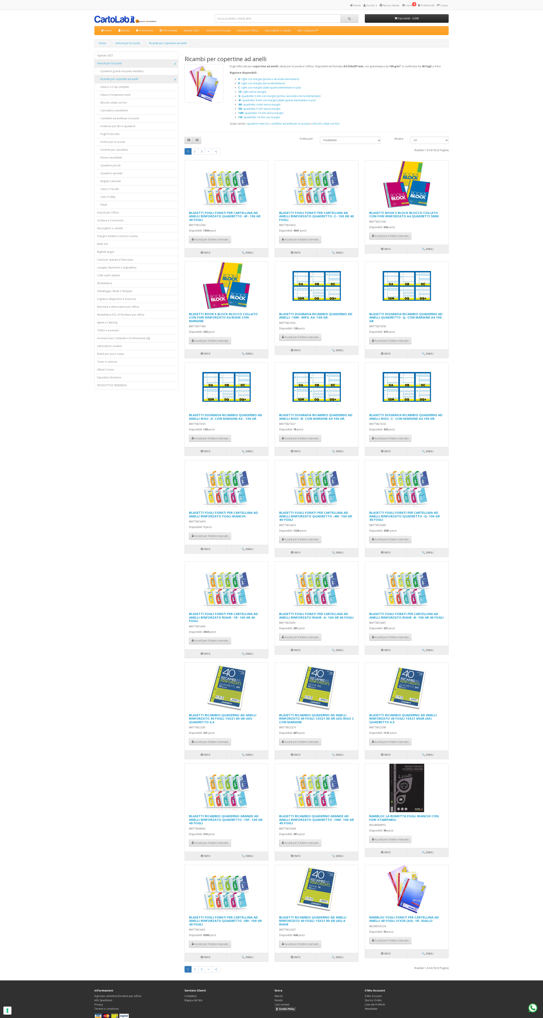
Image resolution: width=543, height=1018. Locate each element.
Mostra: (399, 138)
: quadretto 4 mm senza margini (259, 104)
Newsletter (371, 1009)
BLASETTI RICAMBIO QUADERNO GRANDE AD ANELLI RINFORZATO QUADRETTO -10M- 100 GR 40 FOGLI (316, 819)
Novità (125, 30)
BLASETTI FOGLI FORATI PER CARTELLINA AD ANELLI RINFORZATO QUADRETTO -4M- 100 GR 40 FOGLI (315, 516)
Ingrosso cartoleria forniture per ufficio (117, 996)
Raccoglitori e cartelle (278, 30)
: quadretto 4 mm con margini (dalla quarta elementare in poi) (277, 100)
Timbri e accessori (108, 330)
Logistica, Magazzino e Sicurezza (116, 299)
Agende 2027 (192, 30)
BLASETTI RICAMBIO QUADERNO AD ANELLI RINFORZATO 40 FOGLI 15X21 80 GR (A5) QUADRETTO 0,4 (222, 718)
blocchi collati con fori (326, 123)
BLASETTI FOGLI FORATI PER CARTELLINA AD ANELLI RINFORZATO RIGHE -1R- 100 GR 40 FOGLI (223, 617)
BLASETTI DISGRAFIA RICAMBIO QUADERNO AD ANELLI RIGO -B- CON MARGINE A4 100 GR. (315, 417)
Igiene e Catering (107, 322)
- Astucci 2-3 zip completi (113, 87)
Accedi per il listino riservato (211, 239)
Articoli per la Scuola (218, 30)
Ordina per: (306, 138)
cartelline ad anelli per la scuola (290, 123)
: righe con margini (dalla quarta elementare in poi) (269, 87)
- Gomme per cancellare (112, 150)
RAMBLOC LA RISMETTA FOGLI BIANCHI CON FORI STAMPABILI (404, 818)
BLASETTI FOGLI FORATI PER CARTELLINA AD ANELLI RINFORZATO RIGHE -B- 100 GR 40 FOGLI (406, 615)
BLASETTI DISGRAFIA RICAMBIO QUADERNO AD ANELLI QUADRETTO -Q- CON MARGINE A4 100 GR (405, 317)
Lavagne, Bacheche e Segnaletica (116, 267)
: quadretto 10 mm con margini (259, 117)
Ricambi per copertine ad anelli (168, 43)
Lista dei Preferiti (375, 1004)
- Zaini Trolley (106, 197)
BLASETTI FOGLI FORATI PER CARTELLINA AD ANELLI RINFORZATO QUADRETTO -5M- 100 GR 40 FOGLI (225, 920)
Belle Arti (102, 244)
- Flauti (102, 204)
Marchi (279, 996)
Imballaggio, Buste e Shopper (115, 291)
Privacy (98, 1004)
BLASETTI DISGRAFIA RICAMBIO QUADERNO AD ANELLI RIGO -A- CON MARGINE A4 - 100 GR (225, 417)
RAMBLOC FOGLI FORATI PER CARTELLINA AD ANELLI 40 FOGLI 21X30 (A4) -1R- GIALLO (404, 919)
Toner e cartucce (107, 362)
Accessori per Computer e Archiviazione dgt (123, 338)
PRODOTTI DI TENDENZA (112, 385)
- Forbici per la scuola (111, 142)
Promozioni (146, 30)
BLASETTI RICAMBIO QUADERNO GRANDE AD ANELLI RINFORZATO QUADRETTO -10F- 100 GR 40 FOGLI (225, 819)
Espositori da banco (109, 377)
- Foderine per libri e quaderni (116, 126)
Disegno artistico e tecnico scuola (117, 236)
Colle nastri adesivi (108, 275)
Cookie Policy (286, 1008)
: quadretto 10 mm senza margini (260, 113)
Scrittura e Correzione (110, 220)
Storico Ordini (373, 1000)
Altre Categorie (306, 30)
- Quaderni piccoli (108, 165)
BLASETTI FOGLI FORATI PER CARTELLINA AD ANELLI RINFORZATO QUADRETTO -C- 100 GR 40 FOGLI (316, 216)
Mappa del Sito (194, 1000)
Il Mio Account (373, 996)
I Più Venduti (169, 30)
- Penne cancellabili (109, 157)
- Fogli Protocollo (108, 134)
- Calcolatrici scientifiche (112, 110)
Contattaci (191, 996)
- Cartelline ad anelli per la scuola (118, 118)
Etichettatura (104, 283)
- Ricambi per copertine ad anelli (117, 79)
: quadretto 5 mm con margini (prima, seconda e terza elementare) (279, 96)
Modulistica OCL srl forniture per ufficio (120, 314)
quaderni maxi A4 (257, 123)
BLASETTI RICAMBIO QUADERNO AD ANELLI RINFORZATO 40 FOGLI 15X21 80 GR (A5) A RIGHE (313, 920)
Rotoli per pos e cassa (110, 354)
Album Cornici (105, 369)
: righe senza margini (252, 92)
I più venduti (282, 1004)
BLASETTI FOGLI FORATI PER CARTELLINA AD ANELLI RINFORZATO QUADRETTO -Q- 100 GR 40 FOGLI (404, 516)
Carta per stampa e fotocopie (115, 259)
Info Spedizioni (103, 1000)
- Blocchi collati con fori (112, 102)
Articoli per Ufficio (248, 30)
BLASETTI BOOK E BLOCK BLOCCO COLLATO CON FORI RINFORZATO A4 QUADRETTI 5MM (404, 214)
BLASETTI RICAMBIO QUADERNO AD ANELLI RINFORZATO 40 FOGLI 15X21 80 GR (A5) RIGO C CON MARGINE (316, 718)
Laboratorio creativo (109, 346)
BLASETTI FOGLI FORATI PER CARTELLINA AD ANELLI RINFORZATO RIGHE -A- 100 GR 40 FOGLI (316, 615)
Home (108, 30)
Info (206, 252)
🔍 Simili (247, 252)
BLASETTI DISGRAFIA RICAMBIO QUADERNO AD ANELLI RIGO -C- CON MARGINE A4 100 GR (405, 417)
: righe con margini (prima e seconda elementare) (268, 79)
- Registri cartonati (109, 181)
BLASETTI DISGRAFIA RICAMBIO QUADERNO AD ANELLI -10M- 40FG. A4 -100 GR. (315, 316)
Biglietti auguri (105, 252)
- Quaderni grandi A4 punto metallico (120, 71)
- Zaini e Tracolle (108, 189)
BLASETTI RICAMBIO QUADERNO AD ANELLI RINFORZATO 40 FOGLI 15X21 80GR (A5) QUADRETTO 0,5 (403, 718)
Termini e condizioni (106, 1009)
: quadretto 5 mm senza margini (259, 109)
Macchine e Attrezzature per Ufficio (118, 307)
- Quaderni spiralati (109, 173)
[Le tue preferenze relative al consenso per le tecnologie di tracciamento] (7, 1011)
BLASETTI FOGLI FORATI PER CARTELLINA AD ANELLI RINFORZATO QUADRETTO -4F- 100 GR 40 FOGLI (224, 216)
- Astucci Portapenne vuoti (113, 95)
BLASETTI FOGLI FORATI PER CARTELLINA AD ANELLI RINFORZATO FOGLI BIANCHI (223, 514)
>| (215, 151)
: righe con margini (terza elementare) (261, 83)
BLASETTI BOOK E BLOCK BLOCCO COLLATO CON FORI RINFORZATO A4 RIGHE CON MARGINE (223, 317)
